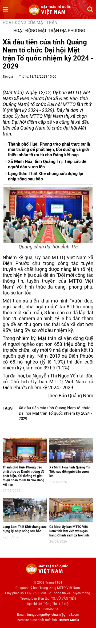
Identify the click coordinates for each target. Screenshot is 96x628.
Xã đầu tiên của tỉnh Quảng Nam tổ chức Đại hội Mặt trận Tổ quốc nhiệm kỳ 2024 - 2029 (55, 413)
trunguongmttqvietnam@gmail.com (53, 614)
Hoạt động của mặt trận (30, 22)
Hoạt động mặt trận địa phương (49, 30)
